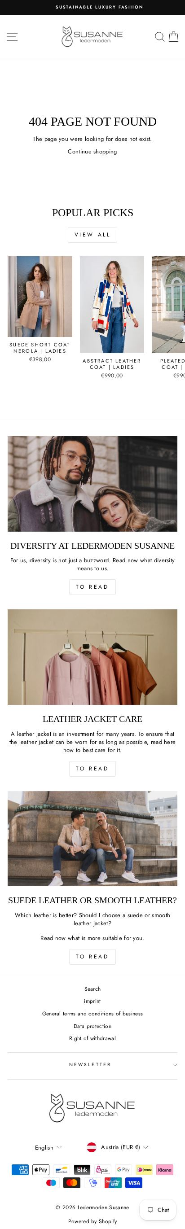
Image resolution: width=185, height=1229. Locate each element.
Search (92, 989)
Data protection (92, 1026)
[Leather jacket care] (92, 657)
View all (93, 235)
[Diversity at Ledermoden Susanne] (92, 484)
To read (92, 587)
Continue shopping (92, 152)
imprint (92, 1001)
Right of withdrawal (92, 1038)
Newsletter (90, 1064)
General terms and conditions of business (92, 1013)
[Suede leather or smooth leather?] (92, 839)
